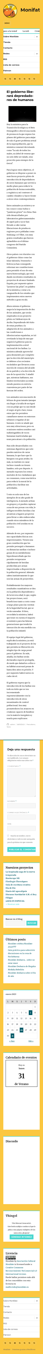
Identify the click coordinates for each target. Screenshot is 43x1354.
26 (21, 1030)
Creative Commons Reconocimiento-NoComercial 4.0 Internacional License (21, 1270)
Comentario (14, 766)
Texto (9, 727)
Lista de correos (11, 65)
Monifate (32, 10)
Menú (7, 23)
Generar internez (21, 1237)
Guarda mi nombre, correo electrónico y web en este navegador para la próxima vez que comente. (21, 839)
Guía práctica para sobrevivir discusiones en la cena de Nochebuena (21, 953)
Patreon (7, 71)
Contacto (7, 48)
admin (12, 724)
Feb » (31, 1041)
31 (12, 1036)
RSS (5, 59)
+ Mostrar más (12, 904)
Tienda (6, 42)
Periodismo (31, 724)
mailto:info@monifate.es (17, 1287)
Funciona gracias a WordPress (23, 1350)
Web (9, 824)
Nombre (12, 801)
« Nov (12, 1041)
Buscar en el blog (14, 919)
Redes (6, 54)
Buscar (32, 923)
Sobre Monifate (11, 36)
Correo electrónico (18, 813)
